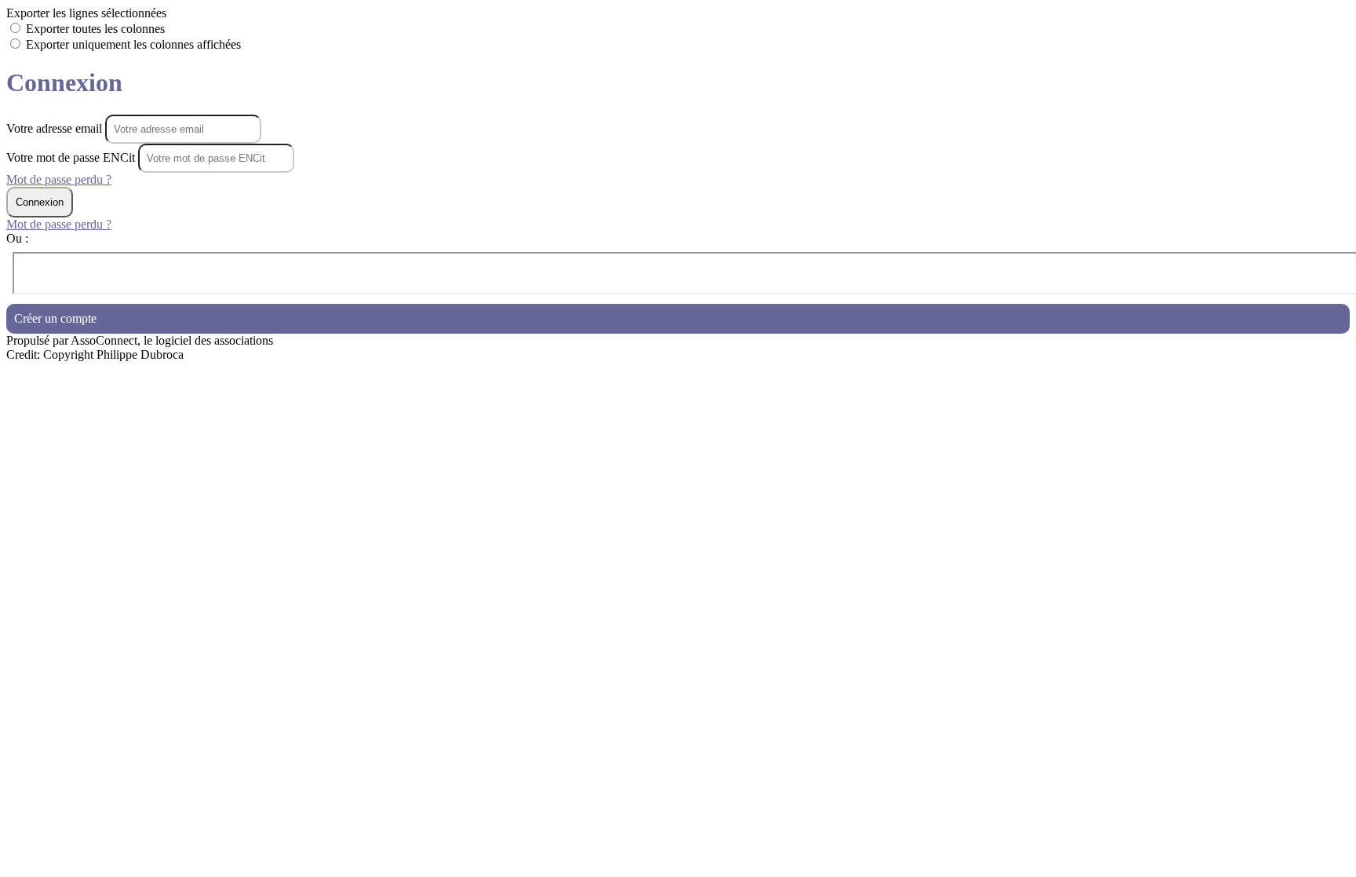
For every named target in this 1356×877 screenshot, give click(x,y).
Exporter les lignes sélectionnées (86, 13)
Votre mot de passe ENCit (70, 157)
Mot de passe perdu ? (58, 179)
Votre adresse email (55, 128)
